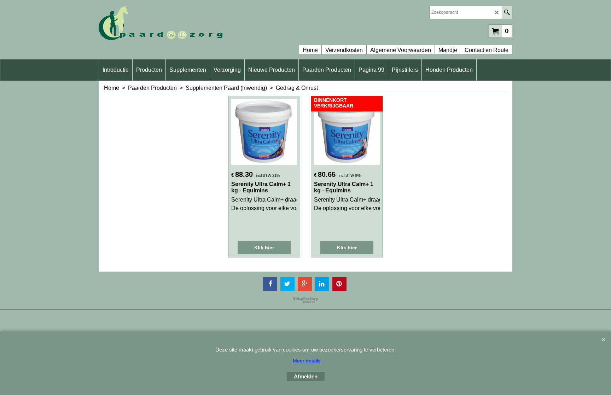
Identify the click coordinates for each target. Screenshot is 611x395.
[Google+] (305, 284)
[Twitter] (287, 284)
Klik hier (264, 247)
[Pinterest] (339, 284)
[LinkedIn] (322, 284)
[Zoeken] (507, 12)
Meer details (306, 361)
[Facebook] (270, 284)
